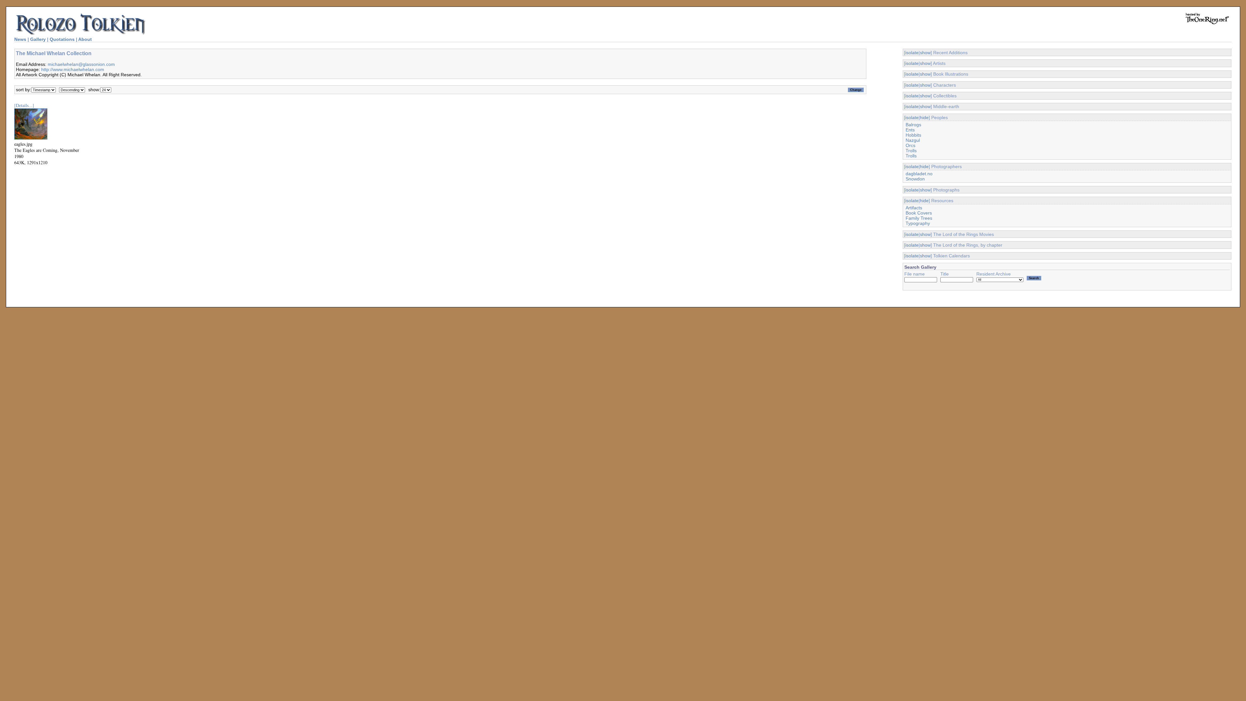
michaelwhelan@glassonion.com (81, 64)
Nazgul (913, 140)
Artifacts (914, 207)
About (85, 39)
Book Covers (919, 212)
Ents (910, 129)
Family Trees (919, 218)
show (925, 52)
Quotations (62, 39)
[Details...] (24, 105)
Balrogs (913, 124)
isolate (912, 52)
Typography (918, 223)
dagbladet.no (919, 173)
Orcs (910, 145)
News (20, 39)
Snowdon (915, 178)
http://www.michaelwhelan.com (72, 69)
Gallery (38, 39)
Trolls (911, 150)
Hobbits (913, 135)
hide (924, 117)
